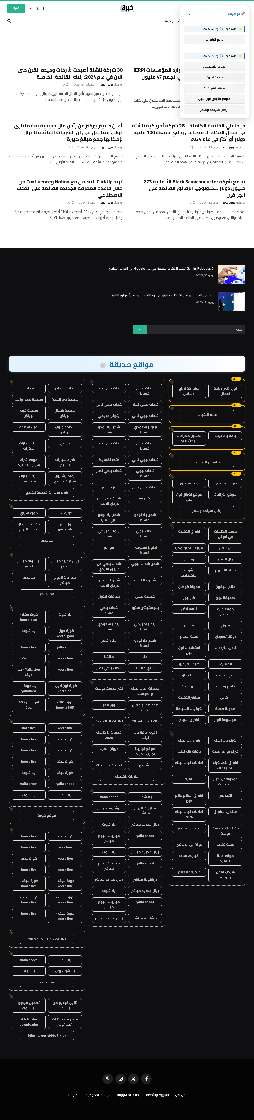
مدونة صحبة (225, 708)
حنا (145, 656)
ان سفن (225, 548)
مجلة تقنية (225, 844)
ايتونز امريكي (109, 415)
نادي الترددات (225, 647)
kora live (29, 728)
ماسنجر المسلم (207, 462)
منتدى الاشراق (225, 812)
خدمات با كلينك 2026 (109, 735)
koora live (29, 647)
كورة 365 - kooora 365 (65, 705)
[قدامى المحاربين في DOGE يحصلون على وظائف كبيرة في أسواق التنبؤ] (231, 301)
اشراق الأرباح (189, 719)
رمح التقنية (225, 675)
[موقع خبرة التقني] (127, 8)
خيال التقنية (225, 559)
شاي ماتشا (145, 668)
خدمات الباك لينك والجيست (145, 691)
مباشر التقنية (189, 697)
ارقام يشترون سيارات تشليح (65, 478)
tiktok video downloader (28, 1021)
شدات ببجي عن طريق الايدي (109, 501)
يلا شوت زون (65, 971)
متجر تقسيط (109, 459)
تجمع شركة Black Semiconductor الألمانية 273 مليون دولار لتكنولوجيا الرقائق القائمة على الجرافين (194, 188)
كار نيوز (189, 597)
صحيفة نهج (225, 597)
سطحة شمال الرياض (65, 413)
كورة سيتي (29, 513)
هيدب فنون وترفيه (225, 874)
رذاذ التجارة (189, 675)
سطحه (28, 388)
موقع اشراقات (225, 494)
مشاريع (145, 765)
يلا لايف (46, 540)
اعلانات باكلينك (127, 776)
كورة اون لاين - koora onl (65, 688)
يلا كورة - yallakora (28, 688)
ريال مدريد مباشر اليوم (65, 563)
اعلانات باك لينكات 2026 (47, 939)
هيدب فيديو (189, 664)
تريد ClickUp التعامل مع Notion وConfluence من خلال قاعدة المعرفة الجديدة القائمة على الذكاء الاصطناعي (70, 188)
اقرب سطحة (28, 427)
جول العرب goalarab (65, 526)
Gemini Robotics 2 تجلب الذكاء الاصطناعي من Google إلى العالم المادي (161, 268)
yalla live (47, 594)
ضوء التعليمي (225, 483)
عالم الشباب (207, 414)
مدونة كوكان (189, 586)
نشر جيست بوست (109, 688)
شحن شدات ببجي (145, 563)
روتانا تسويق (225, 636)
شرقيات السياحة (189, 708)
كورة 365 (65, 513)
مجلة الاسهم (225, 570)
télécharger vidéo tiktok (47, 1035)
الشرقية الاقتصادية (189, 573)
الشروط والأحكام (157, 1095)
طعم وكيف (225, 686)
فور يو (109, 547)
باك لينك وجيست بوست (225, 831)
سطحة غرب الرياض (29, 413)
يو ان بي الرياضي (189, 844)
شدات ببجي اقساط (145, 391)
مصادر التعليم (189, 828)
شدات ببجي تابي (109, 404)
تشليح (65, 443)
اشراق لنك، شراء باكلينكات (225, 765)
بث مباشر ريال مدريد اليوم (29, 526)
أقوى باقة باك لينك (145, 735)
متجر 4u (145, 498)
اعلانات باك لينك (109, 765)
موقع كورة (47, 815)
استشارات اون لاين (189, 650)
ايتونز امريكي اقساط (109, 533)
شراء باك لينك (225, 740)
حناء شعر (109, 640)
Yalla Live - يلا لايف (29, 672)
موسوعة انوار (225, 719)
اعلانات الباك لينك (189, 762)
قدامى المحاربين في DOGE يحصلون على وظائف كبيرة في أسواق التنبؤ (163, 295)
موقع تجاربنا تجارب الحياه (145, 751)
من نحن (180, 1095)
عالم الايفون (225, 586)
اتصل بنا (73, 1095)
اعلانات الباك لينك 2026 (189, 814)
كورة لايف (65, 739)
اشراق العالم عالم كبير (189, 798)
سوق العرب (109, 705)
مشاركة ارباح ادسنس (189, 391)
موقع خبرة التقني (225, 611)
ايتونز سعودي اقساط (145, 429)
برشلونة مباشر (109, 808)
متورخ (225, 625)
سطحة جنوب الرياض (65, 429)
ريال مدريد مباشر (145, 824)
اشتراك (16, 8)
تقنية (189, 779)
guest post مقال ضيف (145, 707)
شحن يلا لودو (145, 580)
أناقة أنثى (189, 609)
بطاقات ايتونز (109, 596)
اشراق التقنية (189, 531)
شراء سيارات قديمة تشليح (47, 492)
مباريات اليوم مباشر (145, 810)
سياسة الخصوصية (98, 1095)
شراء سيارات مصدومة (29, 478)
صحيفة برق (189, 483)
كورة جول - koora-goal (65, 633)
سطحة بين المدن (65, 399)
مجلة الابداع (189, 636)
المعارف (225, 664)
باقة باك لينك (225, 436)
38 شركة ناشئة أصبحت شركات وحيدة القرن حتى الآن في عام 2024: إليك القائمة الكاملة (70, 73)
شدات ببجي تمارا (108, 388)
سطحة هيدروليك (29, 399)
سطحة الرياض (65, 388)
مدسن (189, 625)
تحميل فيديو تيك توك (29, 1005)
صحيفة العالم (189, 872)
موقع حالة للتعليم (225, 858)
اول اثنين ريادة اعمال (225, 391)
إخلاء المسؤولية (128, 1095)
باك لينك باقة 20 (145, 721)
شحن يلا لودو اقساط (109, 429)
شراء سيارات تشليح (65, 462)
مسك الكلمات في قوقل (225, 534)
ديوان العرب (109, 749)
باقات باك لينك (189, 751)
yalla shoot (109, 797)
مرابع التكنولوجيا (189, 548)
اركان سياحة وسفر (207, 510)
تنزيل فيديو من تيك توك (65, 1005)
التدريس (225, 795)
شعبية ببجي (145, 596)
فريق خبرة (106, 84)
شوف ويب (189, 559)
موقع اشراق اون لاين (189, 497)
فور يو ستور (109, 487)
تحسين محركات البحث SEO (189, 438)
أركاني (225, 697)
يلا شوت (145, 797)
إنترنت (168, 20)
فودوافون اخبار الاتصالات (225, 781)
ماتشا (109, 656)
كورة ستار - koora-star (29, 617)
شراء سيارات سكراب (29, 446)
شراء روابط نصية (225, 751)
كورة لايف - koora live (65, 883)
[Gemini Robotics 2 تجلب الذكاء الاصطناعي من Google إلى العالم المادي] (231, 274)
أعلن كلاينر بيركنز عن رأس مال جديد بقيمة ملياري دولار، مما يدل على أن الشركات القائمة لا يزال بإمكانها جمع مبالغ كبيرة (68, 132)
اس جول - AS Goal (29, 705)
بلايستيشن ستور (145, 607)
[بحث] (9, 20)
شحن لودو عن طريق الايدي (109, 583)
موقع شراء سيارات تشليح (29, 462)
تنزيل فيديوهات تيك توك (65, 1021)
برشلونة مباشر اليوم (28, 563)
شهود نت (189, 686)
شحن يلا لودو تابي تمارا (109, 517)
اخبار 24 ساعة (189, 855)
